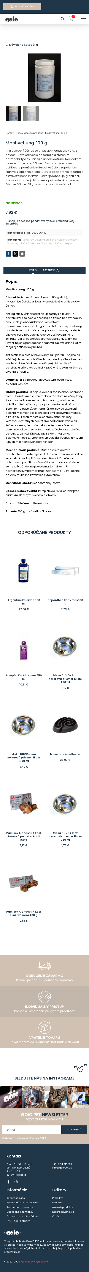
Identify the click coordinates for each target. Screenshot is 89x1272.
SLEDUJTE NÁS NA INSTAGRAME (44, 1078)
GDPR (43, 1138)
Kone (19, 132)
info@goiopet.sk (62, 1167)
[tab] (33, 270)
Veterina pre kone (33, 132)
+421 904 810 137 (62, 1164)
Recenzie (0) (51, 270)
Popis (33, 270)
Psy (32, 239)
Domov (10, 132)
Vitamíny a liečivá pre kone (23, 243)
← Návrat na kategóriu (22, 45)
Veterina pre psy (67, 239)
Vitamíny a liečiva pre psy (57, 243)
